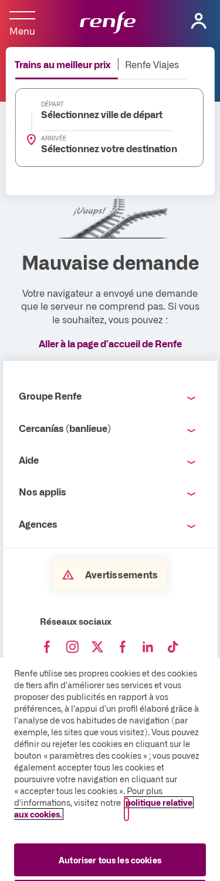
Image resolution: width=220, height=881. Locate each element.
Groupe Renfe (50, 395)
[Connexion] (199, 21)
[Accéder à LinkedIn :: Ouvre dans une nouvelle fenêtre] (148, 647)
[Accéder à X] (97, 647)
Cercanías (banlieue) (65, 428)
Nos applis (42, 491)
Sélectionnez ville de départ (102, 114)
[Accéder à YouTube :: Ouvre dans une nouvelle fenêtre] (123, 647)
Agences (38, 524)
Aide (29, 459)
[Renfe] (107, 23)
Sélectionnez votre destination (102, 148)
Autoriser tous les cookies (110, 860)
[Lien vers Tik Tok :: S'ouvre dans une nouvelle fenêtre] (173, 647)
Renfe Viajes (152, 64)
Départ (52, 104)
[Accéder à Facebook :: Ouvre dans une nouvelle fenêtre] (47, 647)
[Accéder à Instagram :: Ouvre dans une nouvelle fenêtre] (72, 647)
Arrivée (53, 138)
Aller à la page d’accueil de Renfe (110, 343)
